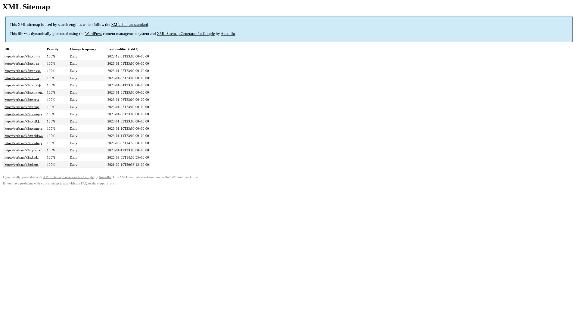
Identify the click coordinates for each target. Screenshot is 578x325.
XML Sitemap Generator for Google (186, 33)
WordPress (93, 33)
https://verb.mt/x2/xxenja (22, 107)
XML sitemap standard (129, 24)
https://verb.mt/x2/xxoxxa (23, 71)
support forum (107, 183)
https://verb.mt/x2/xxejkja (22, 121)
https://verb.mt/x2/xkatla (22, 157)
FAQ (84, 183)
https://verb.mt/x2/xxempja (23, 114)
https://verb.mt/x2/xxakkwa (24, 136)
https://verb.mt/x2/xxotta (22, 78)
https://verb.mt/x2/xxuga (22, 63)
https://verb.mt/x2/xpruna (22, 150)
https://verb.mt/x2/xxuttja (22, 56)
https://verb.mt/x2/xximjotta (24, 92)
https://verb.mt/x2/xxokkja (23, 85)
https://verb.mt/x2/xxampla (23, 128)
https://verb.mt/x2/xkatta (22, 164)
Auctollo (228, 33)
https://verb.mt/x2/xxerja (22, 99)
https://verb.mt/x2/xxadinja (23, 143)
